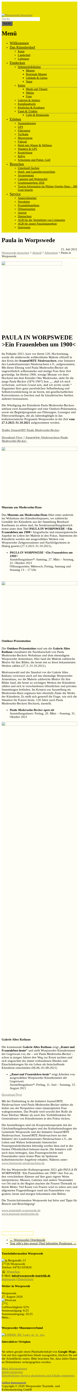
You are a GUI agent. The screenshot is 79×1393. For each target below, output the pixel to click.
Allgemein (15, 1233)
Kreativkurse (25, 152)
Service (15, 194)
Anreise (22, 212)
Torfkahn (23, 134)
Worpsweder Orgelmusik (27, 1239)
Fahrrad (22, 141)
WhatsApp (13, 1271)
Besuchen (17, 164)
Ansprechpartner (27, 198)
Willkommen (19, 43)
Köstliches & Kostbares (31, 107)
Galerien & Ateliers (29, 100)
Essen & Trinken (27, 111)
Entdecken (17, 63)
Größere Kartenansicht (14, 1382)
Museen (30, 70)
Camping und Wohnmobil (32, 179)
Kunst (21, 51)
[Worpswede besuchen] (17, 15)
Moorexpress (25, 138)
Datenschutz (25, 216)
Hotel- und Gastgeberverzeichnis (36, 171)
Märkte (30, 92)
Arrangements (26, 175)
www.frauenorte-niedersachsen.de (23, 1163)
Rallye (21, 156)
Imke (5, 1233)
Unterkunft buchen (28, 168)
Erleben (15, 119)
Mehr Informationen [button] (14, 1368)
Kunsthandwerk (27, 103)
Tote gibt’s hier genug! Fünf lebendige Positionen (43, 1243)
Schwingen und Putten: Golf (34, 159)
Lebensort (23, 58)
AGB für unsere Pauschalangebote (37, 223)
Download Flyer (12, 1094)
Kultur (21, 85)
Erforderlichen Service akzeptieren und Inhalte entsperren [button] (38, 1375)
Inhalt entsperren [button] (12, 1372)
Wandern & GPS (27, 149)
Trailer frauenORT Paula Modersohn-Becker (31, 430)
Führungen (24, 130)
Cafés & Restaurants (37, 114)
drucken (28, 1233)
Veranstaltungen (27, 123)
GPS (20, 127)
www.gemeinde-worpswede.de (21, 1210)
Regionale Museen (36, 74)
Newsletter (24, 201)
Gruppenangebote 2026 (31, 182)
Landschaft (24, 55)
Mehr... (6, 1317)
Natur (29, 81)
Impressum (24, 227)
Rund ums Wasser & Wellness (35, 145)
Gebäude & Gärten (36, 77)
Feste (29, 96)
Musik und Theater (37, 89)
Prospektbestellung (28, 205)
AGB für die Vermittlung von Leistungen (41, 220)
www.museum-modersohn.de (20, 1213)
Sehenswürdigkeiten (29, 66)
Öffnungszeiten (26, 209)
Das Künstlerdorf (22, 47)
